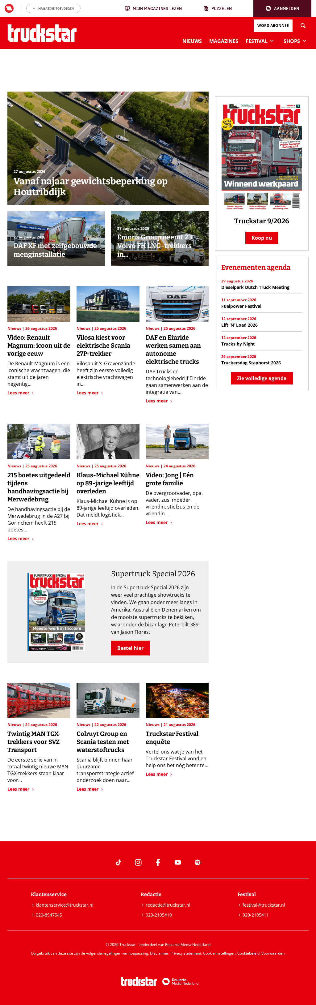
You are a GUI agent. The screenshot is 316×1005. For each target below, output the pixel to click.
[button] (282, 8)
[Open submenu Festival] (272, 40)
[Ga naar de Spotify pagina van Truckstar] (197, 862)
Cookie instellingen (219, 953)
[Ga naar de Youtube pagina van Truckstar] (178, 862)
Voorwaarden (273, 953)
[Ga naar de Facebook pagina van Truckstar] (158, 862)
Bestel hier (130, 648)
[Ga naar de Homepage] (42, 33)
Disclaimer (159, 953)
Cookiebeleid (248, 953)
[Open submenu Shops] (304, 40)
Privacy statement (185, 953)
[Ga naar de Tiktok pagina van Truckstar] (118, 862)
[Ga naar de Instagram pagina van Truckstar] (138, 862)
